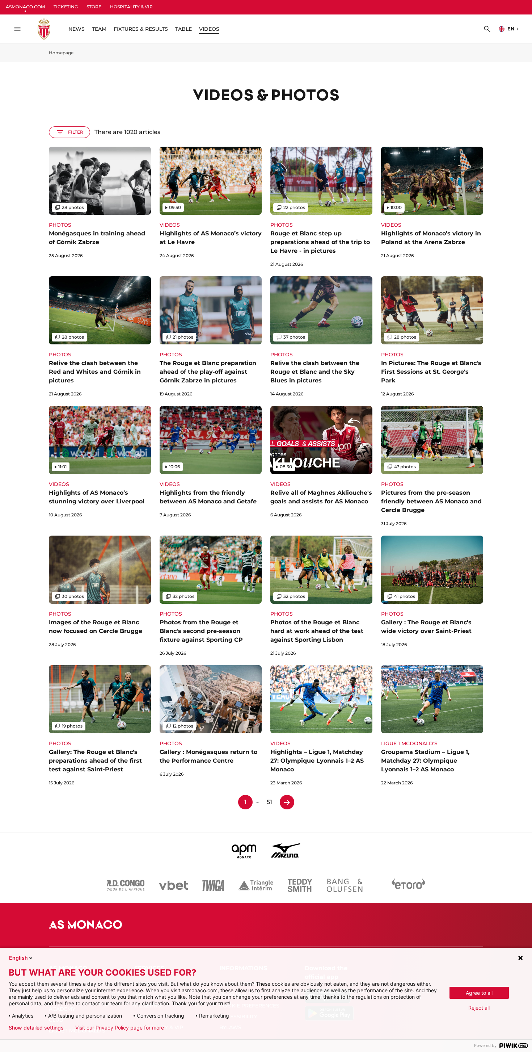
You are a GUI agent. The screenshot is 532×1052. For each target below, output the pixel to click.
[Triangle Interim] (255, 885)
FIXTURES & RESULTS (141, 29)
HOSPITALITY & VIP (131, 6)
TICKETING (66, 6)
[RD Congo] (126, 885)
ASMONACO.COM (25, 6)
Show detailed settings (36, 1028)
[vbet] (173, 885)
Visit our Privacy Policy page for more (119, 1028)
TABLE (183, 29)
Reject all (479, 1008)
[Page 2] (287, 802)
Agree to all (479, 993)
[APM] (244, 850)
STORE (93, 6)
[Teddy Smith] (300, 885)
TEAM (99, 29)
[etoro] (409, 885)
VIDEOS (209, 29)
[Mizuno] (285, 850)
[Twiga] (213, 885)
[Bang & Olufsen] (344, 885)
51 (269, 802)
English (18, 958)
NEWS (76, 29)
